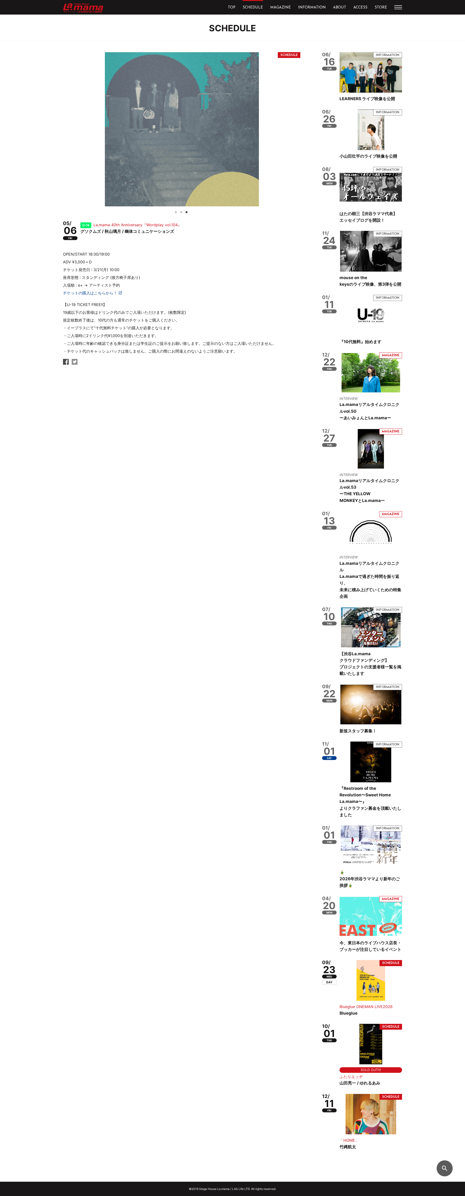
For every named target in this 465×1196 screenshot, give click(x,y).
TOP (231, 7)
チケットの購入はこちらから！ (90, 293)
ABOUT (339, 7)
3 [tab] (188, 211)
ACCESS (360, 7)
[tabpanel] (181, 129)
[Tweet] (75, 363)
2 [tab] (182, 211)
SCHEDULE (253, 7)
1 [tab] (177, 211)
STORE (381, 7)
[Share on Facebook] (66, 363)
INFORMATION (312, 7)
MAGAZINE (280, 7)
